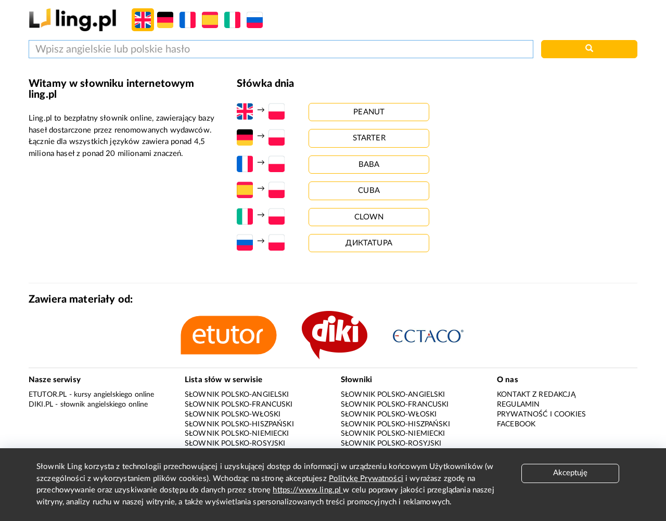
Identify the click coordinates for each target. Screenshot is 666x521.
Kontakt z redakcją (536, 394)
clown (369, 217)
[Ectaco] (439, 335)
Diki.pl (41, 404)
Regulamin (518, 404)
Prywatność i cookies (541, 414)
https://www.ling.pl (308, 490)
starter (369, 138)
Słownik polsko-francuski (239, 404)
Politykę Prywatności (366, 479)
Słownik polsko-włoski (232, 414)
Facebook (516, 424)
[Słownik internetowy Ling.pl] (72, 19)
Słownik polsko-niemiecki (237, 433)
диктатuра (368, 243)
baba (369, 164)
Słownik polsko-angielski (237, 394)
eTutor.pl (48, 394)
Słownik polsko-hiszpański (239, 424)
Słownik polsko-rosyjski (235, 443)
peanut (369, 112)
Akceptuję (570, 473)
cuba (369, 190)
